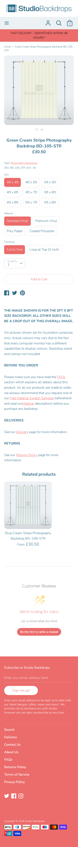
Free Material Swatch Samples (32, 398)
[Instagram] (21, 796)
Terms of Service (17, 774)
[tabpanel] (39, 90)
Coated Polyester (42, 231)
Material (8, 213)
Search (9, 729)
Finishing (9, 242)
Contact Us (12, 744)
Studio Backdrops (35, 821)
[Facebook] (14, 796)
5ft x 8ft (50, 202)
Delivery (22, 432)
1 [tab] (37, 130)
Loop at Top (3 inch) (44, 249)
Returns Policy (26, 455)
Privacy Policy (14, 782)
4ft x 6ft (12, 192)
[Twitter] (7, 796)
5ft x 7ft (31, 202)
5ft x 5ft (50, 182)
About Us (11, 752)
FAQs (61, 377)
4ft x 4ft (12, 182)
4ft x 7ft (31, 192)
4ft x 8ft (12, 202)
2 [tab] (42, 129)
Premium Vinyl (46, 221)
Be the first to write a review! (39, 632)
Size (6, 174)
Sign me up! (21, 690)
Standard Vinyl (17, 221)
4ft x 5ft (31, 182)
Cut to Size (14, 249)
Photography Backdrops (24, 163)
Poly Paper (14, 231)
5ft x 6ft (50, 192)
